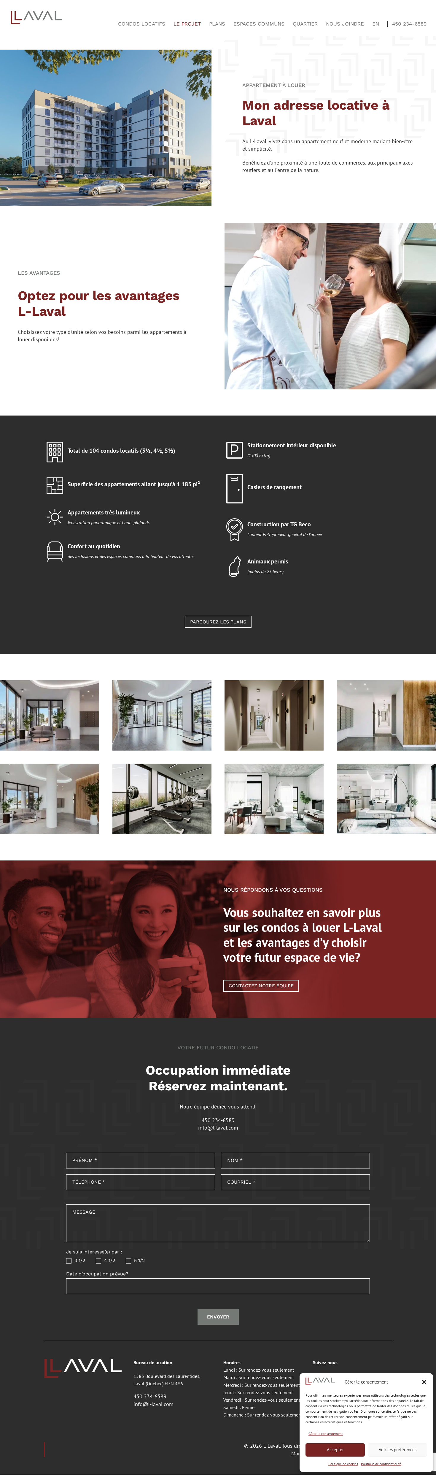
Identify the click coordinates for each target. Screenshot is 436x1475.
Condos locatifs (141, 24)
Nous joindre (345, 24)
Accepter (335, 1449)
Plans (217, 24)
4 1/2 (109, 1260)
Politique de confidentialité (381, 1464)
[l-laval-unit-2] (386, 832)
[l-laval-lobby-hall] (49, 748)
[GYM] (161, 832)
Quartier (305, 24)
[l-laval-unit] (274, 832)
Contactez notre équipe (261, 985)
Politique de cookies (343, 1464)
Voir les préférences (397, 1449)
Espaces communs (258, 24)
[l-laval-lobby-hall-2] (386, 748)
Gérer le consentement (325, 1433)
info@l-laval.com (218, 1127)
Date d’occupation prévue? (97, 1274)
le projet (187, 24)
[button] (424, 1382)
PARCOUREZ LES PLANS (218, 622)
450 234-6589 (409, 24)
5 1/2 (139, 1260)
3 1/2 (79, 1260)
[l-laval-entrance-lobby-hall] (274, 748)
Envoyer (218, 1317)
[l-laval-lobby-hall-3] (49, 832)
